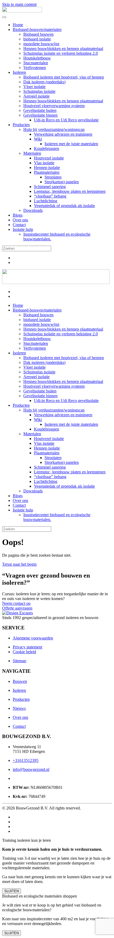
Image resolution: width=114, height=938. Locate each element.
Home (18, 24)
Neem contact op (16, 603)
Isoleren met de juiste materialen (71, 143)
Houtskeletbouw (37, 58)
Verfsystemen (34, 67)
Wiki (38, 139)
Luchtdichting (45, 201)
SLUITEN (11, 891)
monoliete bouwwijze (41, 44)
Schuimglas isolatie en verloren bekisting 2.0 (60, 53)
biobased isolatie (37, 39)
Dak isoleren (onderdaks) (44, 82)
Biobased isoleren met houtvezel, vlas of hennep (63, 77)
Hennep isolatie (47, 167)
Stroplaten (53, 177)
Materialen (32, 153)
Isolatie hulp (23, 229)
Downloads (33, 210)
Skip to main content (19, 4)
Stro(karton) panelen (62, 182)
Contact (19, 224)
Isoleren (19, 72)
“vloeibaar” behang (50, 196)
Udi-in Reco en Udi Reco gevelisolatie (66, 120)
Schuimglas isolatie (39, 91)
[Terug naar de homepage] (22, 11)
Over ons (20, 220)
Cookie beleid (24, 651)
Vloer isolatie (34, 86)
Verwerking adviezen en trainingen (63, 134)
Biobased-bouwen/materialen (37, 29)
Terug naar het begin (19, 564)
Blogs (18, 215)
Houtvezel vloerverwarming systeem (54, 105)
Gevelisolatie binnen (40, 115)
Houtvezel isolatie (49, 158)
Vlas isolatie (44, 163)
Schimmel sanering (50, 186)
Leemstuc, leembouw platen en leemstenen (70, 191)
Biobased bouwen (38, 34)
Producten (21, 124)
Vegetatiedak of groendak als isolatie (64, 205)
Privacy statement (27, 647)
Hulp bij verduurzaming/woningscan (54, 129)
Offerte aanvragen (17, 608)
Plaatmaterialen (46, 172)
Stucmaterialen (35, 63)
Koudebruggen (46, 148)
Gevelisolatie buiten (39, 110)
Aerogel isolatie (36, 96)
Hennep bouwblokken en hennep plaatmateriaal (63, 48)
